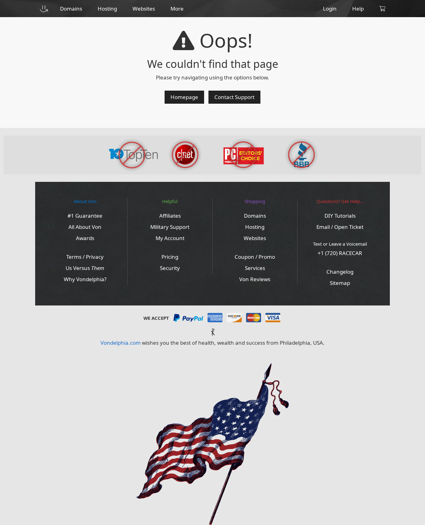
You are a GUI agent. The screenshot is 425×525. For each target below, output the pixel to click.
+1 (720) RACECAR (340, 253)
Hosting (254, 226)
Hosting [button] (107, 8)
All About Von (84, 226)
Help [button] (358, 8)
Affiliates (170, 215)
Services (255, 268)
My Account (170, 238)
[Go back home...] (43, 8)
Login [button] (330, 8)
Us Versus (85, 268)
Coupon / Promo (255, 256)
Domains (255, 215)
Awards (85, 238)
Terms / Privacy (85, 256)
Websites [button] (144, 8)
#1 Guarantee (85, 215)
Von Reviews (254, 279)
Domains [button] (71, 8)
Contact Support (234, 97)
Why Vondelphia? (85, 279)
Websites (255, 238)
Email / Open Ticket (339, 226)
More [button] (177, 8)
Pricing (169, 256)
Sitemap (340, 282)
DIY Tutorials (340, 215)
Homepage (184, 97)
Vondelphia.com (120, 342)
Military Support (169, 226)
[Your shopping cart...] (382, 8)
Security (170, 268)
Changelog (339, 271)
